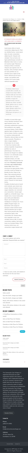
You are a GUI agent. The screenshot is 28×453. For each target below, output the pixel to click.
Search (22, 285)
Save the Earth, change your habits (12, 295)
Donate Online (9, 413)
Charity (13, 41)
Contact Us (17, 444)
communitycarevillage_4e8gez (14, 39)
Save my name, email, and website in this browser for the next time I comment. (14, 274)
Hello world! (6, 293)
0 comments (18, 41)
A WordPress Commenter (10, 314)
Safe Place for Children (13, 319)
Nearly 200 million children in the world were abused (13, 352)
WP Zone (14, 449)
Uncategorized (6, 362)
